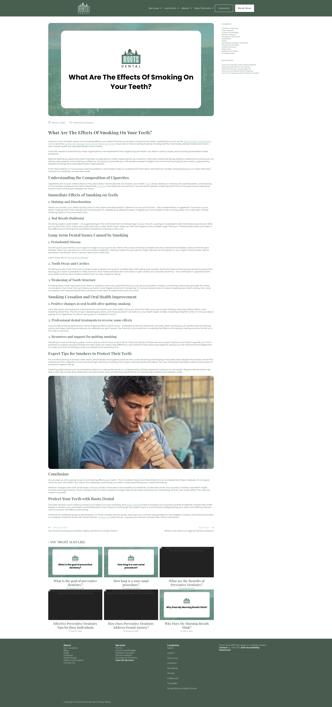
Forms (118, 648)
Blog (66, 650)
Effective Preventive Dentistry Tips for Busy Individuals (75, 625)
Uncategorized (228, 53)
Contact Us (69, 662)
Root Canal (226, 49)
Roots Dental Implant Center (182, 688)
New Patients (202, 8)
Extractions (226, 39)
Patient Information (74, 660)
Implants (224, 8)
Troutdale (172, 683)
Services (154, 8)
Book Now (244, 8)
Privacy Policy (104, 702)
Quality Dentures (229, 47)
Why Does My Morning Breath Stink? (187, 625)
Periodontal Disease (77, 257)
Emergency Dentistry (231, 37)
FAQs (66, 653)
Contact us (103, 517)
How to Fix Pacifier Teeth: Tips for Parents (239, 65)
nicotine (102, 186)
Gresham (172, 663)
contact (223, 647)
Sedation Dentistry (230, 51)
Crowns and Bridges (230, 32)
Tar (147, 183)
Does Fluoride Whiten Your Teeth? (236, 67)
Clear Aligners (228, 30)
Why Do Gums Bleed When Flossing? (237, 71)
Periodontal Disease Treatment (235, 43)
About (185, 8)
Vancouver (172, 658)
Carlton (171, 653)
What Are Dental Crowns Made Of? (236, 69)
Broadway (172, 668)
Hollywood (172, 678)
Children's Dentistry (230, 28)
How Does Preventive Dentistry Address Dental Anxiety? (131, 625)
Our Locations (71, 648)
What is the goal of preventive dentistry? (75, 583)
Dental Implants (229, 34)
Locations (170, 8)
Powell (170, 673)
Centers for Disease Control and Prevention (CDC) (90, 144)
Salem (170, 648)
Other (224, 41)
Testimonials (70, 658)
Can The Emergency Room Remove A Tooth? (240, 73)
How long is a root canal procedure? (131, 583)
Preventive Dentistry (83, 123)
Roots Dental (133, 505)
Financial (68, 655)
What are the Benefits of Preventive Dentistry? (186, 583)
